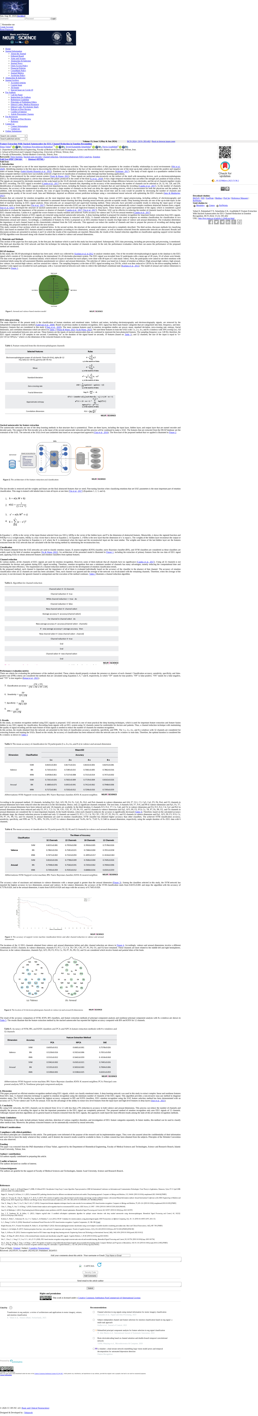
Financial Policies (18, 68)
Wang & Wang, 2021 (66, 329)
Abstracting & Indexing (21, 61)
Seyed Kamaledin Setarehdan (78, 147)
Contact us (9, 124)
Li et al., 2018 (97, 178)
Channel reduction (50, 157)
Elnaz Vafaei (5, 147)
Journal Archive (12, 80)
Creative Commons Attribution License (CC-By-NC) (48, 1373)
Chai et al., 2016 (101, 432)
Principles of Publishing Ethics (24, 102)
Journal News (16, 63)
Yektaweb (28, 1412)
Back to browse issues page (163, 141)
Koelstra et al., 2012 (130, 266)
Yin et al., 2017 (37, 205)
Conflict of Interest (19, 112)
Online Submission (13, 131)
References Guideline (20, 99)
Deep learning (16, 157)
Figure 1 (14, 268)
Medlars (218, 198)
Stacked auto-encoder (33, 157)
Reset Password (6, 29)
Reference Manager (239, 198)
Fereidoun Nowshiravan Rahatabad (37, 147)
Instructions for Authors (21, 97)
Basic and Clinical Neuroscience (35, 1408)
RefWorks (197, 200)
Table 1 (52, 329)
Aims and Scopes (18, 58)
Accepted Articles (18, 83)
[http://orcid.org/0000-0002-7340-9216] (56, 148)
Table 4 (138, 812)
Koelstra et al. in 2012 (83, 254)
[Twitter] (216, 222)
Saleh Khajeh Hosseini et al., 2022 (36, 171)
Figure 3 (117, 882)
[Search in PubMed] (20, 148)
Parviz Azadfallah (109, 147)
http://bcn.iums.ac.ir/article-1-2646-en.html (216, 218)
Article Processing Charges (22, 114)
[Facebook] (210, 222)
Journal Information (13, 51)
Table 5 (3, 1020)
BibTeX (196, 198)
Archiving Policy (18, 75)
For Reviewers (11, 116)
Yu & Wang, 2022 (84, 329)
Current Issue (16, 85)
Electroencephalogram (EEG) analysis (75, 157)
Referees (14, 121)
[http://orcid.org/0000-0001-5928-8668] (93, 148)
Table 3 (24, 735)
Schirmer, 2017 (122, 171)
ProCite (226, 198)
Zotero (212, 205)
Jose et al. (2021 (7, 208)
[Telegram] (222, 222)
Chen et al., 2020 (53, 327)
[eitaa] (239, 222)
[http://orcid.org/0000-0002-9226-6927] (13, 148)
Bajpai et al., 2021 (30, 678)
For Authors (10, 92)
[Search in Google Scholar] (16, 148)
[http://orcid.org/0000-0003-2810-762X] (120, 148)
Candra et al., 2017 (50, 183)
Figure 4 (120, 945)
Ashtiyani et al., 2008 (45, 325)
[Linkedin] (228, 222)
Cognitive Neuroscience (39, 1248)
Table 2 (92, 574)
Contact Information (19, 126)
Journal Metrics (17, 73)
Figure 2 (172, 432)
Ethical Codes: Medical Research (25, 104)
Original (16, 1248)
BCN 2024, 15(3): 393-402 (138, 141)
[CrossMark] (225, 178)
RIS (203, 198)
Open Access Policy (19, 66)
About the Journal (18, 53)
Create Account (6, 27)
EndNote (210, 198)
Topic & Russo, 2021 (59, 176)
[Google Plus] (233, 222)
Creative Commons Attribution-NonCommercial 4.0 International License (109, 1298)
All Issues (15, 87)
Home (8, 49)
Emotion (96, 157)
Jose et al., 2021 (158, 1101)
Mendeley (200, 205)
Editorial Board (17, 56)
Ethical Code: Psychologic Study (25, 107)
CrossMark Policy (18, 70)
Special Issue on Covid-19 (22, 90)
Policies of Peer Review (21, 109)
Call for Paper (17, 95)
